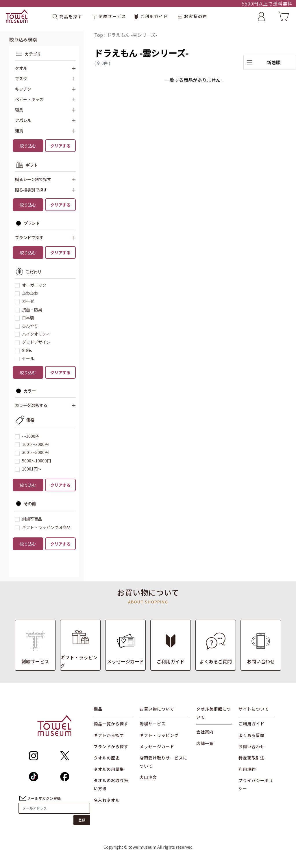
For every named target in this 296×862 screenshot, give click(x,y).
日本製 (28, 318)
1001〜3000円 (35, 444)
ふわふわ (30, 293)
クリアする (60, 146)
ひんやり (30, 326)
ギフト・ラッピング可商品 (46, 527)
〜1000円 (30, 436)
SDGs (27, 350)
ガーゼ (28, 301)
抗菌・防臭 (32, 309)
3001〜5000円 (35, 452)
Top (98, 34)
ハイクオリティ (36, 334)
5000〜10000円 (36, 461)
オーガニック (34, 285)
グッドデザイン (36, 342)
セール (28, 358)
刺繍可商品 (32, 519)
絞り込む (28, 146)
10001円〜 (32, 469)
